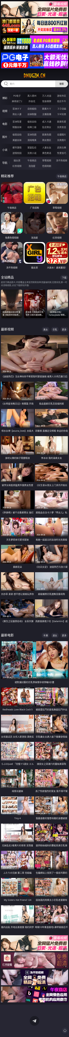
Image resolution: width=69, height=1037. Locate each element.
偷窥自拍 (17, 134)
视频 (4, 111)
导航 (4, 163)
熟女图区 (46, 140)
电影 (4, 124)
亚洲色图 (31, 134)
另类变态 (61, 127)
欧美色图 (46, 134)
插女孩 (17, 160)
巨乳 (55, 329)
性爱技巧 (61, 152)
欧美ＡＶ (46, 108)
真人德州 (31, 95)
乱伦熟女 (46, 127)
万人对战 (46, 95)
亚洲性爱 (17, 121)
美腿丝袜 (17, 140)
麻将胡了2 (17, 101)
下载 (64, 277)
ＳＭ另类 (61, 114)
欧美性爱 (61, 121)
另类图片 (61, 140)
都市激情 (17, 147)
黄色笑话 (46, 152)
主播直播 (46, 114)
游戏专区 (61, 95)
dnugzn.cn (34, 75)
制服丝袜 (17, 127)
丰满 (45, 635)
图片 (4, 137)
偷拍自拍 (31, 121)
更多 (64, 329)
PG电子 (17, 95)
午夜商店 (31, 160)
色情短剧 (46, 165)
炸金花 (32, 101)
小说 (4, 150)
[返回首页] (65, 1030)
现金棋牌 (46, 101)
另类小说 (31, 152)
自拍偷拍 (31, 108)
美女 (45, 329)
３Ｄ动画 (61, 108)
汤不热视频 (61, 160)
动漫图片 (61, 134)
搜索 (61, 83)
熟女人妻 (17, 114)
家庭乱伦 (31, 147)
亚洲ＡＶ (17, 108)
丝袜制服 (31, 114)
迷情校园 (17, 152)
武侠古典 (61, 147)
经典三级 (31, 127)
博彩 (4, 98)
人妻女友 (46, 147)
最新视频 (7, 329)
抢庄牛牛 (61, 101)
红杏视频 (17, 165)
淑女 (55, 635)
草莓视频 (46, 160)
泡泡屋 (32, 165)
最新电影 (7, 635)
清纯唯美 (31, 140)
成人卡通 (46, 121)
